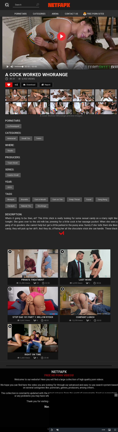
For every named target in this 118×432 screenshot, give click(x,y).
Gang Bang (102, 199)
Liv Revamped (13, 126)
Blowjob (10, 199)
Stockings (42, 206)
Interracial (11, 138)
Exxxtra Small (12, 175)
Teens (38, 138)
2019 (9, 187)
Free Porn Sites (95, 14)
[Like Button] (8, 84)
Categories (39, 14)
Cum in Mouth (40, 199)
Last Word (85, 280)
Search (7, 5)
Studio (10, 151)
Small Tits (26, 138)
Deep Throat (74, 199)
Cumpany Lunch (85, 317)
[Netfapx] (59, 5)
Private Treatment (32, 280)
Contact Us (71, 14)
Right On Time (33, 354)
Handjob (11, 206)
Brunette (24, 199)
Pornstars (21, 14)
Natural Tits (26, 206)
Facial (88, 199)
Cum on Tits (58, 199)
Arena (55, 14)
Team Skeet (12, 163)
